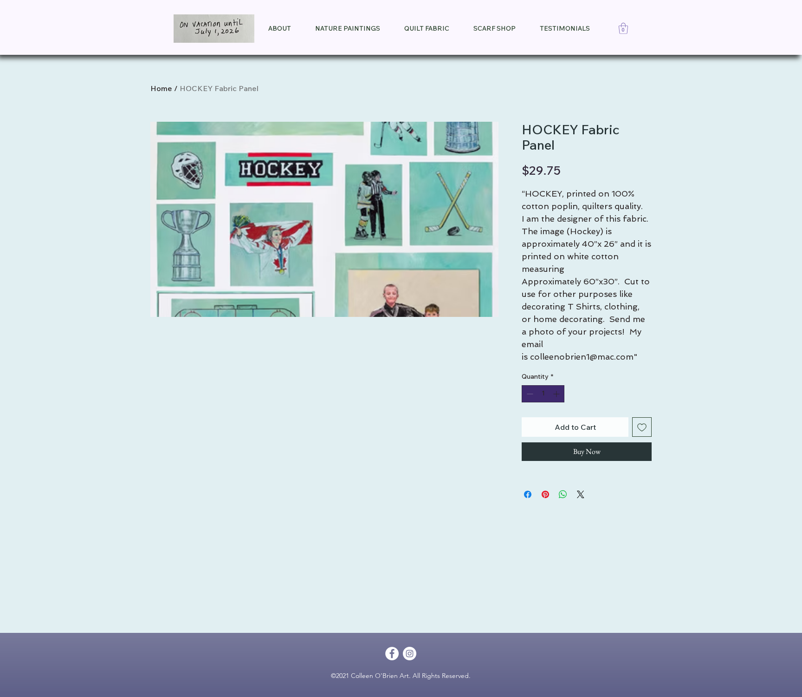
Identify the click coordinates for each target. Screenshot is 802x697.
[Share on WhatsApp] (563, 494)
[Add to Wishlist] (642, 427)
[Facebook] (392, 653)
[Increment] (557, 394)
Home (161, 88)
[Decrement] (529, 394)
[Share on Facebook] (527, 494)
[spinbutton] (543, 394)
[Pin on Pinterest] (545, 494)
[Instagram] (409, 653)
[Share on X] (580, 494)
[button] (623, 28)
